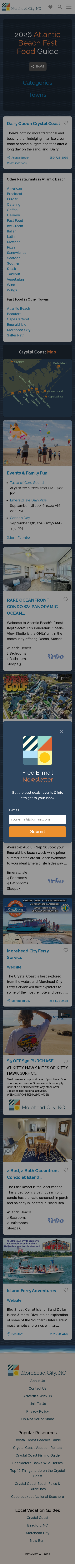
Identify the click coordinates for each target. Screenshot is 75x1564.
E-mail (14, 810)
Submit (37, 831)
